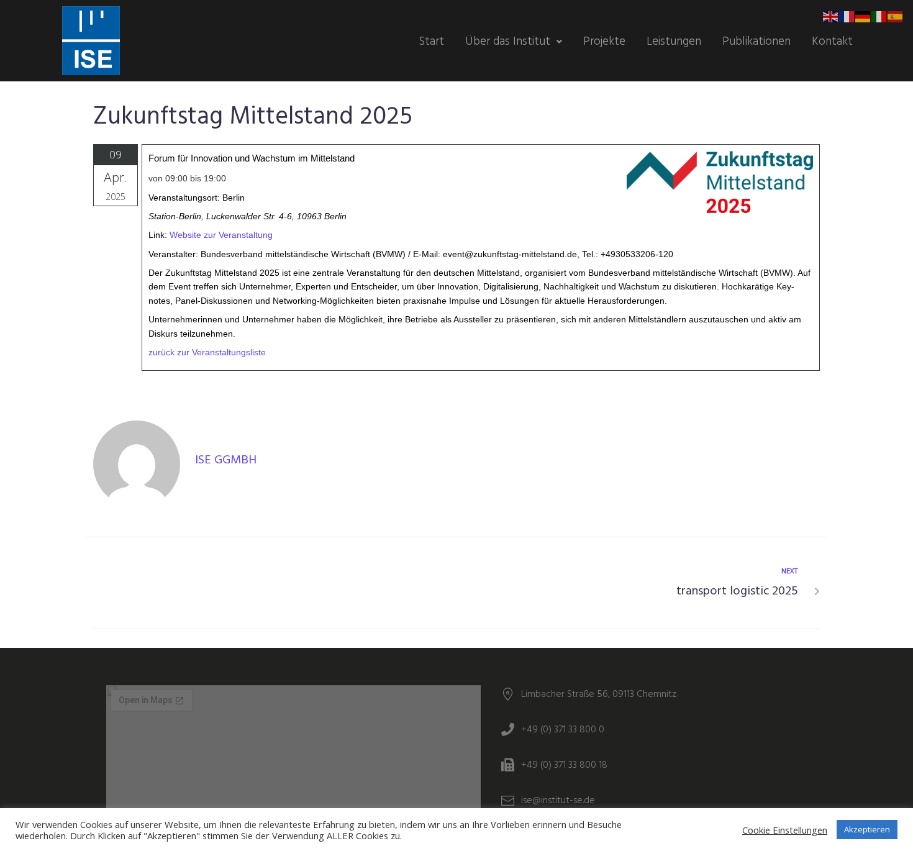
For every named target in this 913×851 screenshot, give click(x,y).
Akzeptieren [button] (867, 829)
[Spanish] (896, 16)
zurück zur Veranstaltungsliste (207, 352)
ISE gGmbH (226, 460)
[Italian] (879, 16)
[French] (847, 16)
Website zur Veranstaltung (221, 235)
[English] (831, 16)
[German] (863, 16)
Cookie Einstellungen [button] (784, 829)
